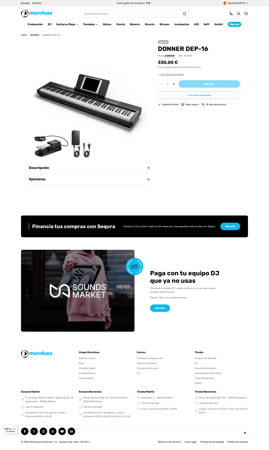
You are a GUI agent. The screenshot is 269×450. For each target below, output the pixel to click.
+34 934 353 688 (92, 407)
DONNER (34, 35)
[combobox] (134, 13)
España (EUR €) (236, 3)
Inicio (24, 35)
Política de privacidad (212, 442)
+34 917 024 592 (34, 407)
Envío (169, 67)
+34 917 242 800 (150, 403)
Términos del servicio (169, 442)
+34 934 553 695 (208, 403)
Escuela (25, 3)
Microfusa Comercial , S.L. (44, 442)
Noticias (37, 3)
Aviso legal (190, 442)
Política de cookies (237, 442)
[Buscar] (184, 14)
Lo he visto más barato (199, 95)
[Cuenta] (239, 14)
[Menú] (16, 427)
